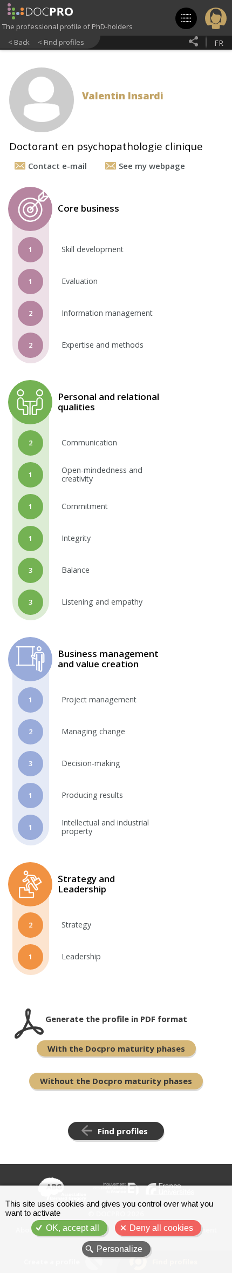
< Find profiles (61, 42)
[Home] (40, 12)
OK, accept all (72, 1228)
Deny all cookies (161, 1228)
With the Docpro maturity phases (116, 1048)
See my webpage (152, 165)
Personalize (119, 1249)
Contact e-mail (57, 165)
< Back (19, 42)
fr (218, 43)
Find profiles (123, 1131)
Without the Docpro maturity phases (116, 1080)
